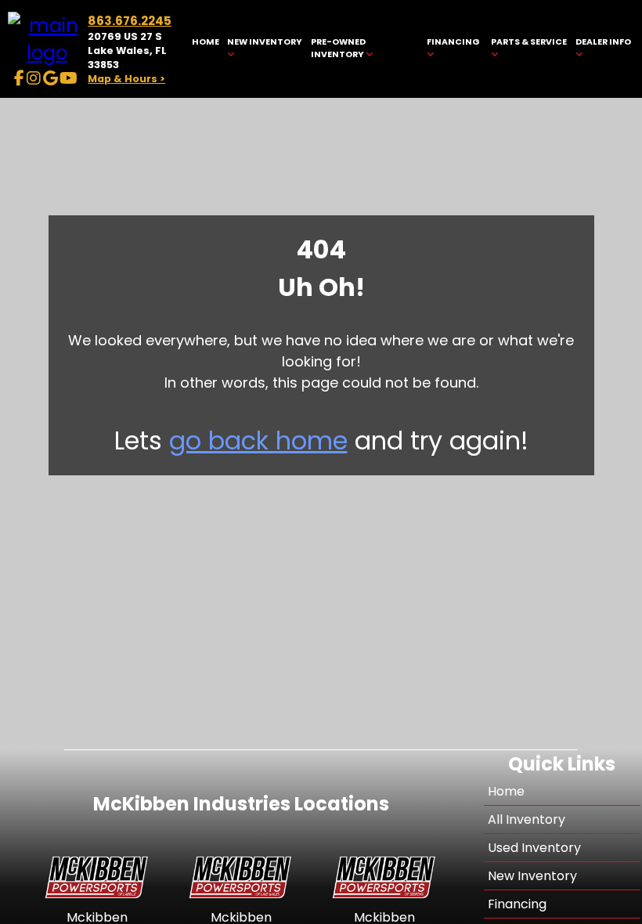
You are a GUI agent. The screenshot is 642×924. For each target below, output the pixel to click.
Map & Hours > (126, 78)
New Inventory (532, 876)
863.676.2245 (129, 21)
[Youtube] (69, 78)
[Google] (50, 78)
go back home (258, 440)
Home (506, 791)
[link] (205, 49)
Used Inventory (534, 848)
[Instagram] (34, 78)
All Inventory (526, 819)
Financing (517, 904)
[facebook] (19, 78)
